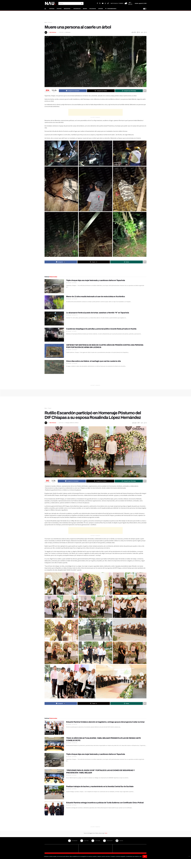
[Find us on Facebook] (97, 3)
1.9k (76, 724)
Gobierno (72, 422)
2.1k (76, 349)
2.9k (76, 298)
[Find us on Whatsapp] (105, 3)
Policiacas (92, 8)
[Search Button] (81, 3)
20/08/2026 (69, 775)
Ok (145, 856)
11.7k (76, 315)
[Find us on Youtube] (102, 3)
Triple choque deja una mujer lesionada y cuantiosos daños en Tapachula (95, 280)
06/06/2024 (61, 422)
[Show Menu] (45, 8)
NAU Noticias (53, 32)
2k (75, 282)
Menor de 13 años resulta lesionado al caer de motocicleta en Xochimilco (95, 296)
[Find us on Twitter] (99, 3)
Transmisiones (111, 8)
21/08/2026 (69, 282)
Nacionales (77, 8)
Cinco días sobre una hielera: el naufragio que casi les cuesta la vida (93, 361)
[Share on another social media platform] (144, 90)
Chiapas (59, 8)
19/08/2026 (69, 298)
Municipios (67, 8)
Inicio (46, 22)
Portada (51, 8)
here (106, 833)
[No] (189, 856)
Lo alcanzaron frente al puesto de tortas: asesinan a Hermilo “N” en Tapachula (97, 313)
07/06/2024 (61, 32)
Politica (76, 422)
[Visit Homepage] (50, 3)
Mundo (85, 8)
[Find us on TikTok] (108, 3)
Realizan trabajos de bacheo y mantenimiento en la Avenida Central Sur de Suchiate (99, 786)
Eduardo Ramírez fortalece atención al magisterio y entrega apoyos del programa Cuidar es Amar (105, 722)
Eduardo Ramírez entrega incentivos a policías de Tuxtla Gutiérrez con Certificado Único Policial (105, 803)
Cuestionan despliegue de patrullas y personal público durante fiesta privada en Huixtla (101, 329)
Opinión (100, 8)
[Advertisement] (95, 16)
